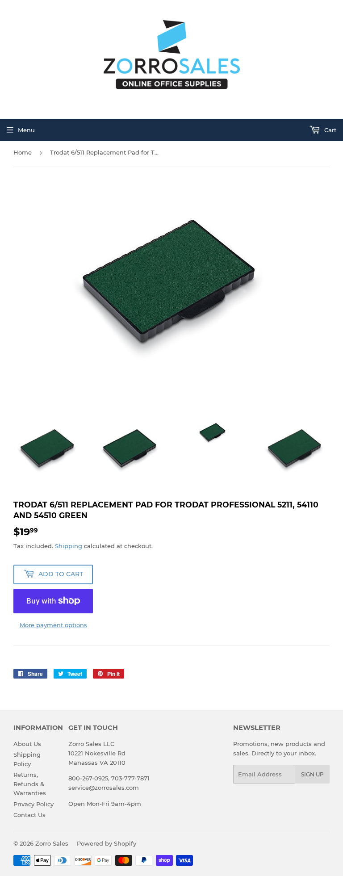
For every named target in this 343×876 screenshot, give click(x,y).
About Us (27, 743)
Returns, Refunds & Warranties (29, 784)
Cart (329, 130)
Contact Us (29, 814)
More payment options (53, 625)
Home (22, 152)
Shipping (68, 545)
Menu (26, 130)
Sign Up (312, 774)
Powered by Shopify (106, 843)
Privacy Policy (33, 804)
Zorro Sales (51, 843)
